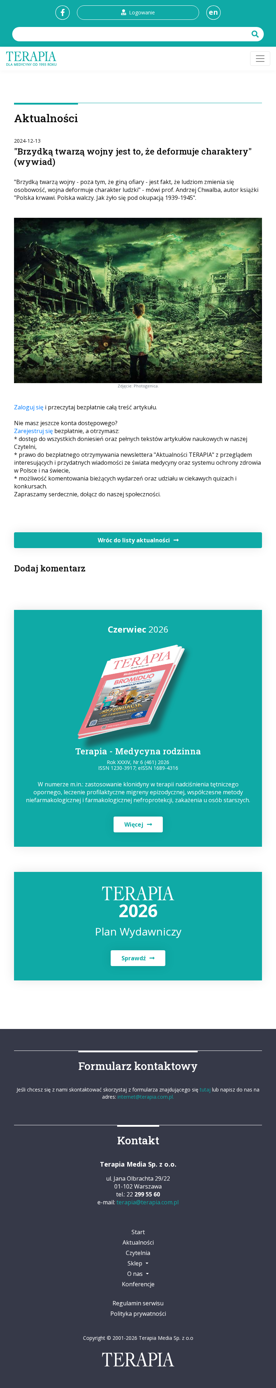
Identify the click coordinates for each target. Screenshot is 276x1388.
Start (138, 1232)
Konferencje (138, 1284)
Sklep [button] (136, 1263)
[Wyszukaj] (256, 34)
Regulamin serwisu (138, 1303)
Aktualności (138, 1242)
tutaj (205, 1089)
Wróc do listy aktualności (134, 540)
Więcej (133, 824)
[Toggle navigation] (260, 58)
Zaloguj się (28, 407)
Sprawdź (133, 958)
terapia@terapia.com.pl (147, 1202)
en (213, 12)
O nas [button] (135, 1274)
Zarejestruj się (33, 431)
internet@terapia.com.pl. (146, 1096)
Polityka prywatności (138, 1314)
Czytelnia (138, 1253)
